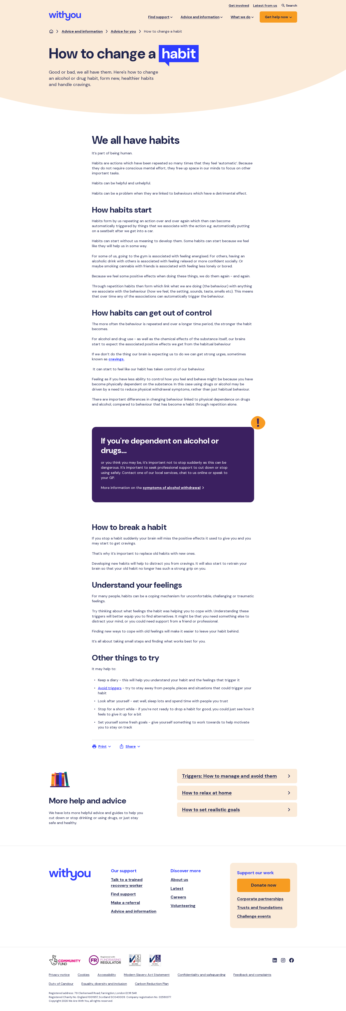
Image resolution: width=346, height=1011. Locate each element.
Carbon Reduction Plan (152, 984)
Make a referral (125, 902)
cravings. (116, 359)
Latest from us (265, 5)
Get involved (239, 5)
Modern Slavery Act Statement (147, 975)
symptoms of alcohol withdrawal (172, 487)
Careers (178, 897)
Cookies (84, 975)
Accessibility (107, 975)
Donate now (263, 885)
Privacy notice (59, 975)
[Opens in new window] (69, 960)
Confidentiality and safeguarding (201, 975)
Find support (123, 894)
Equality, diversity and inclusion (104, 984)
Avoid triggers (110, 688)
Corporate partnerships (260, 898)
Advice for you (123, 31)
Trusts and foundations (260, 907)
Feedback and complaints (252, 975)
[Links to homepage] (51, 31)
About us (179, 879)
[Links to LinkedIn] (275, 960)
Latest (177, 888)
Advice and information (82, 31)
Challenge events (254, 916)
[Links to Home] (65, 16)
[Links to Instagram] (283, 960)
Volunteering (183, 905)
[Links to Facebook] (291, 960)
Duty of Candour (61, 984)
